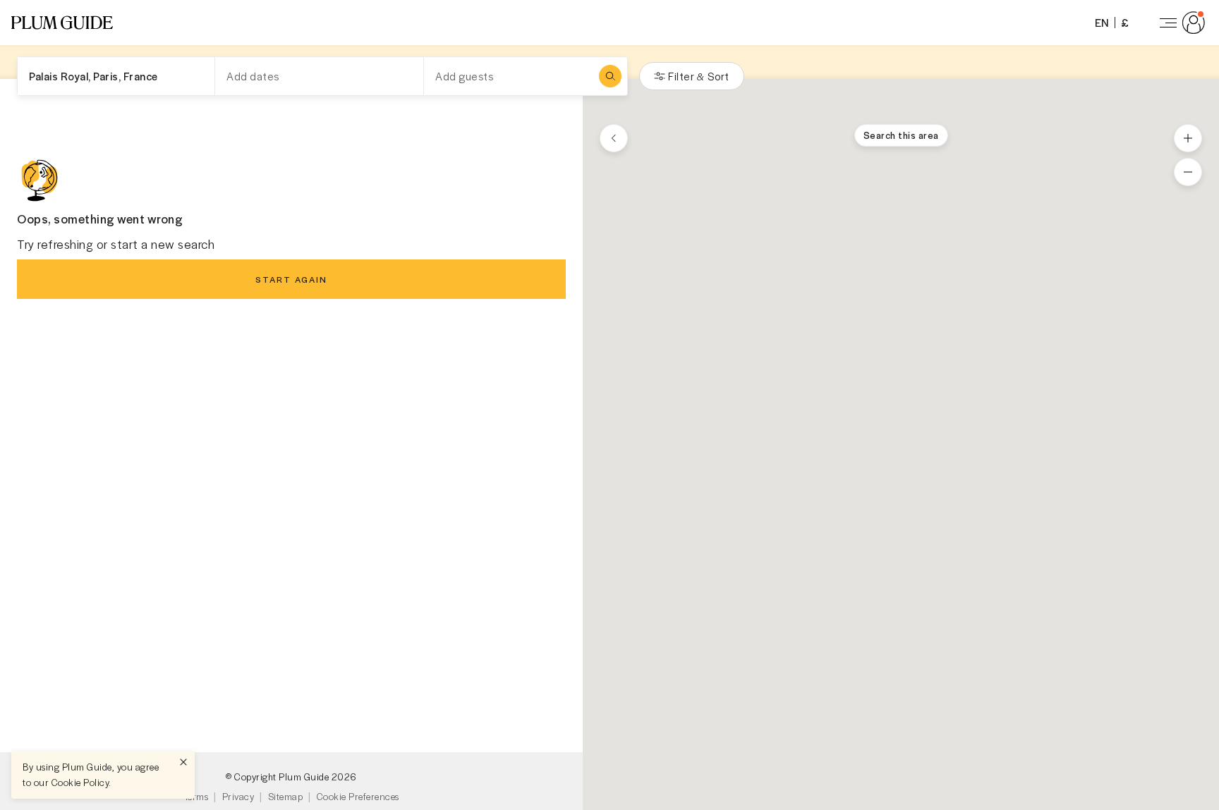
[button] (62, 22)
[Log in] (1179, 22)
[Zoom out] (1188, 172)
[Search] (610, 76)
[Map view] (614, 138)
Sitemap (285, 796)
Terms (196, 796)
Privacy (238, 796)
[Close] (183, 762)
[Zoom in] (1188, 138)
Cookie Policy (80, 782)
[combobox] (116, 76)
